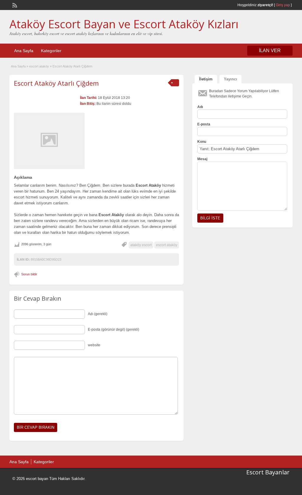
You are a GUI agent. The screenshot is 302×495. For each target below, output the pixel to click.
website (94, 345)
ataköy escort (141, 245)
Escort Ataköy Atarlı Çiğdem (56, 83)
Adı (200, 107)
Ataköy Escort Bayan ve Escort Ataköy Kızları (123, 24)
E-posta (203, 124)
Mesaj (202, 159)
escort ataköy (39, 66)
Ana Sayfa (23, 50)
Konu (201, 142)
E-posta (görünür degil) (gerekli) (113, 329)
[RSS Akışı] (14, 4)
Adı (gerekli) (97, 314)
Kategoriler (51, 50)
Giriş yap (283, 5)
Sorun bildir (29, 274)
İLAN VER (270, 50)
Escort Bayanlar (268, 472)
